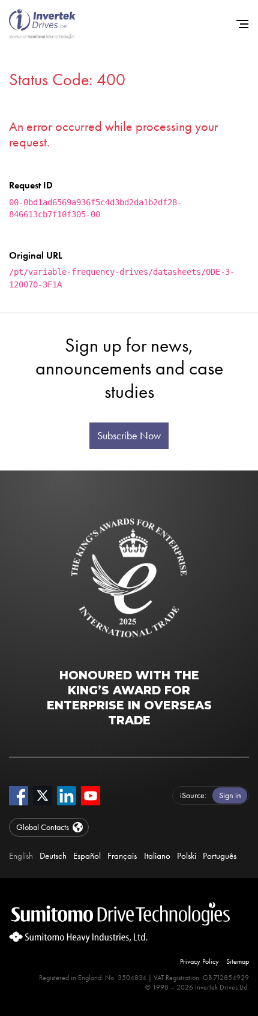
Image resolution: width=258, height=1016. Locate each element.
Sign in (230, 795)
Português (219, 856)
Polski (186, 856)
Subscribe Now (129, 435)
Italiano (157, 856)
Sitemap (237, 961)
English (21, 856)
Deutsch (53, 856)
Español (87, 856)
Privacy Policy (199, 961)
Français (122, 856)
